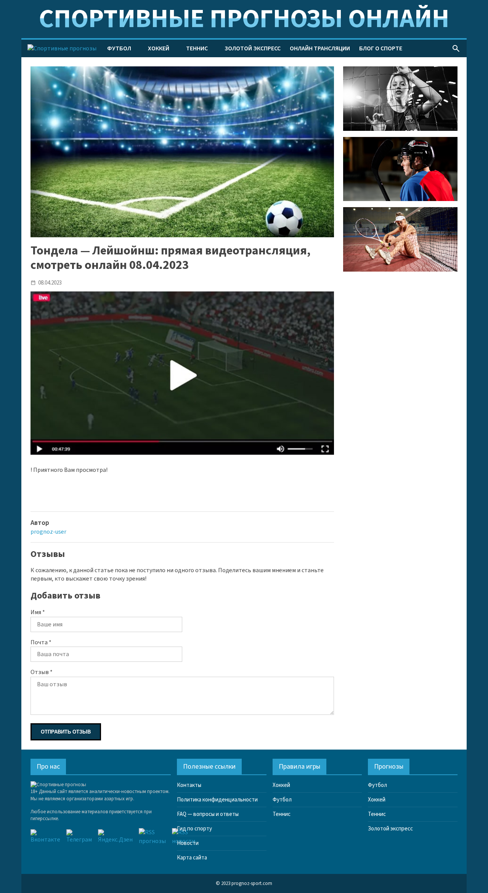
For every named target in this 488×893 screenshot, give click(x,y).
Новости (188, 843)
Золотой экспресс (253, 48)
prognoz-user (48, 532)
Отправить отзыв (66, 732)
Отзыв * (41, 672)
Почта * (40, 642)
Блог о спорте (380, 48)
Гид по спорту (194, 829)
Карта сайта (192, 858)
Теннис (197, 48)
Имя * (37, 612)
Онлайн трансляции (320, 48)
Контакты (189, 785)
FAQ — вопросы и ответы (208, 814)
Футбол (119, 48)
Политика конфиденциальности (217, 800)
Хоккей (158, 48)
